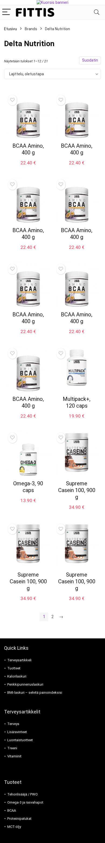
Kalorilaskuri (16, 676)
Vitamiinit (14, 756)
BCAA (11, 810)
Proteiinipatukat (19, 819)
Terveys (13, 724)
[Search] (96, 12)
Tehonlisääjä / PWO (22, 794)
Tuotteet (13, 668)
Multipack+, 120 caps (76, 402)
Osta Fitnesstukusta (28, 168)
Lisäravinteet (17, 732)
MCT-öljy (14, 827)
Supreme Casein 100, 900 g (76, 490)
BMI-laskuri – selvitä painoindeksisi (34, 692)
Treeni (12, 748)
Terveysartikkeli (19, 660)
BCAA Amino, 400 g (28, 149)
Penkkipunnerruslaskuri (25, 684)
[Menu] (6, 12)
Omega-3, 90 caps (28, 486)
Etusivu (10, 29)
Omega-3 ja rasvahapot (25, 802)
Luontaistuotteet (20, 740)
